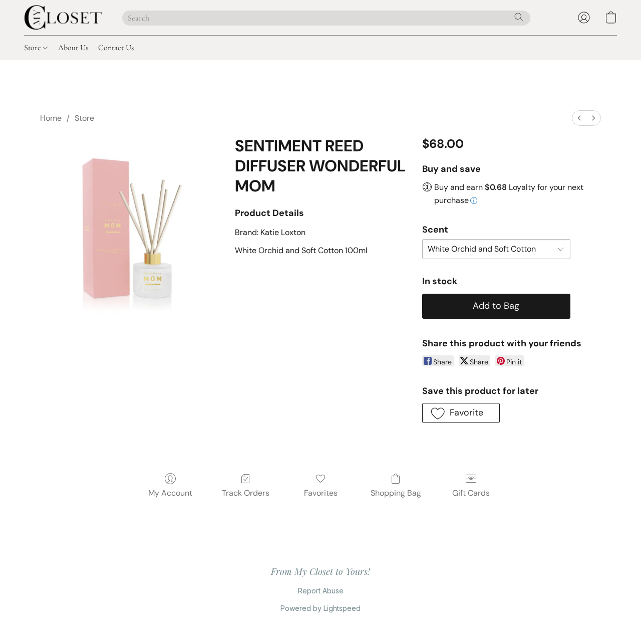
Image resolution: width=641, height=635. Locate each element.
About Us (73, 48)
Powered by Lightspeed (320, 608)
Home (51, 118)
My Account (170, 493)
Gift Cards (471, 493)
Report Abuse (321, 590)
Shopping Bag (396, 493)
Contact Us (116, 48)
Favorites (321, 493)
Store (33, 48)
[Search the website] (518, 17)
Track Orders (245, 493)
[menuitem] (579, 118)
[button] (63, 17)
